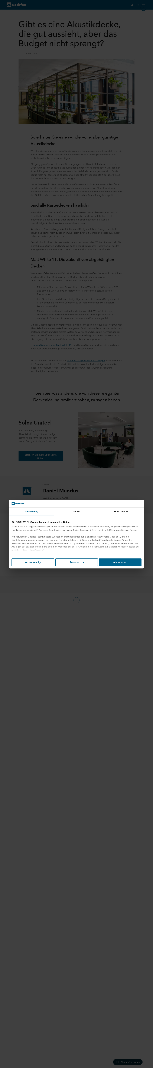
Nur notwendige (33, 562)
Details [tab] (76, 511)
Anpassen (75, 562)
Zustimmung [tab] (31, 511)
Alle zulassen (120, 562)
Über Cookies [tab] (121, 511)
